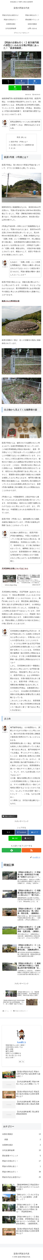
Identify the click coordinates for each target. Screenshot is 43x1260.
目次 (18, 137)
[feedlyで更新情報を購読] (20, 1061)
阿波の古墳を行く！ (11, 816)
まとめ (13, 148)
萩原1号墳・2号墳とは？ (19, 142)
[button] (28, 87)
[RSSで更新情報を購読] (31, 850)
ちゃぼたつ (21, 1042)
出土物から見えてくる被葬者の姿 (22, 145)
